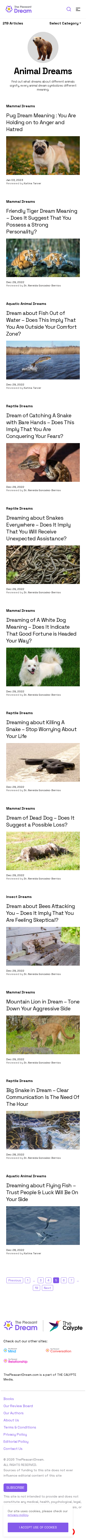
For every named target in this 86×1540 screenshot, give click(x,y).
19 (36, 1288)
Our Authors (14, 1413)
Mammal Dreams (20, 106)
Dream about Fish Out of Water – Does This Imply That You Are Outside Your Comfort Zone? (41, 323)
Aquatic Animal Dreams (26, 304)
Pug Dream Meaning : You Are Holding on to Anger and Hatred (41, 122)
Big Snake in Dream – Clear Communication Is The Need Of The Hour (42, 1097)
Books (9, 1398)
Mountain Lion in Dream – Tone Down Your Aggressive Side (43, 1005)
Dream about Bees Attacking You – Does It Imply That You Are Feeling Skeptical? (40, 913)
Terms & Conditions (20, 1427)
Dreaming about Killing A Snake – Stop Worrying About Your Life (41, 729)
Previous (14, 1280)
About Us (11, 1420)
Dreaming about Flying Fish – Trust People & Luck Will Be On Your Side (42, 1192)
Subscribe (15, 1487)
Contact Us (13, 1448)
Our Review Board (18, 1406)
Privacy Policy (15, 1434)
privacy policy (18, 1515)
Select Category (64, 23)
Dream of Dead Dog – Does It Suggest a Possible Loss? (40, 821)
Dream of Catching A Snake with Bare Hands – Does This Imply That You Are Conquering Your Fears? (40, 426)
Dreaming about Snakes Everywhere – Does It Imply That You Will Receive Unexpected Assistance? (38, 528)
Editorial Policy (16, 1441)
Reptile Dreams (19, 406)
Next (47, 1288)
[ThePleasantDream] (20, 8)
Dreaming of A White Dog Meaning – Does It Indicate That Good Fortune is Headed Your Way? (41, 630)
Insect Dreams (19, 897)
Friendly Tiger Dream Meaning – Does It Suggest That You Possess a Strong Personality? (41, 221)
